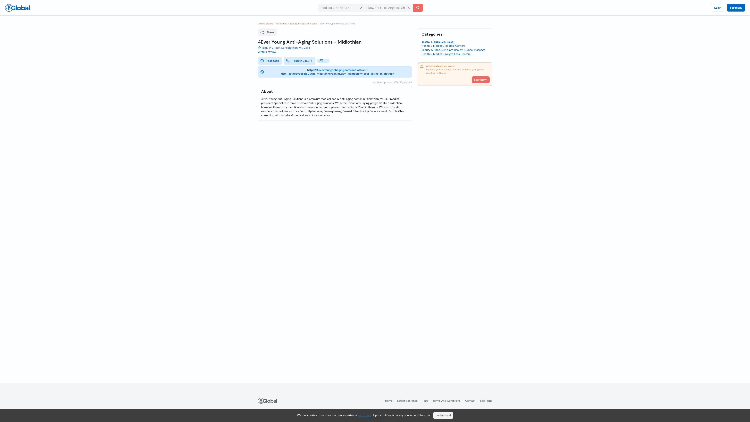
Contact (470, 400)
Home (389, 400)
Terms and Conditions (447, 400)
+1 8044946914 (302, 61)
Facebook (272, 61)
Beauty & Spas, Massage (469, 50)
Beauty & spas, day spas (303, 23)
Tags (425, 400)
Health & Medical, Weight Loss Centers (446, 54)
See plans (736, 7)
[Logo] (17, 8)
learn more (364, 415)
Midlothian (281, 23)
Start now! (480, 79)
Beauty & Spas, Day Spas (437, 41)
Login (717, 7)
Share (270, 32)
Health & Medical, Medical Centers (443, 45)
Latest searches (407, 400)
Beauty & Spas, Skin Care (437, 50)
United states (265, 23)
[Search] (418, 8)
